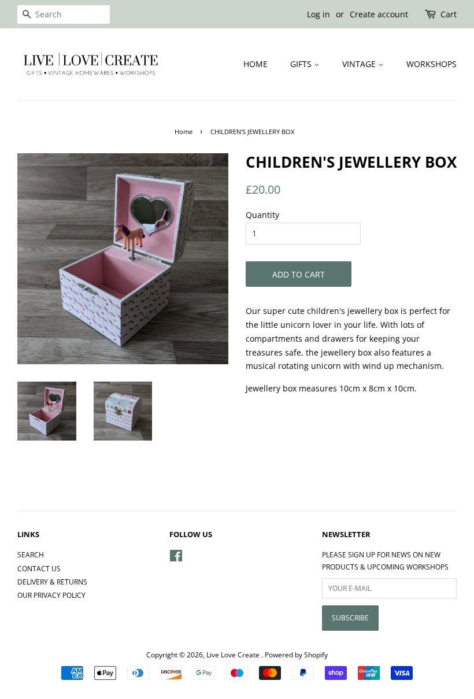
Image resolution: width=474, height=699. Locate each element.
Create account (379, 14)
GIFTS (302, 63)
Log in (318, 14)
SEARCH (30, 554)
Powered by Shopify (296, 654)
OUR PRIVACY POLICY (51, 595)
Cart (448, 14)
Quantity (262, 214)
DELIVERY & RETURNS (52, 581)
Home (183, 132)
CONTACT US (39, 568)
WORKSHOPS (431, 63)
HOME (255, 63)
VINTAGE (360, 63)
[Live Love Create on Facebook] (176, 558)
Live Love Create (233, 654)
